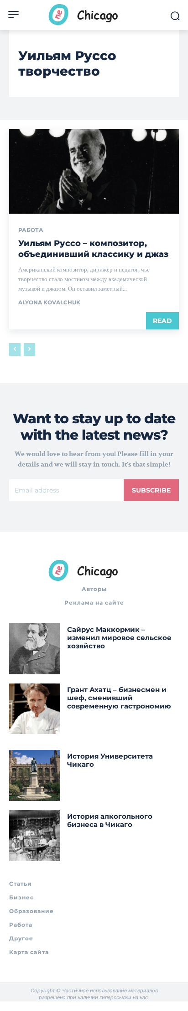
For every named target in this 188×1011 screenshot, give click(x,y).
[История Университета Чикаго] (34, 775)
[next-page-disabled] (29, 349)
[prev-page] (15, 349)
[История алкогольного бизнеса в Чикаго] (34, 835)
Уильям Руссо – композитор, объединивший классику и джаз (93, 248)
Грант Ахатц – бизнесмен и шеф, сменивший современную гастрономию (119, 697)
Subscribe (151, 490)
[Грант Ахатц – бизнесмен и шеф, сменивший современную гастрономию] (34, 708)
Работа (30, 230)
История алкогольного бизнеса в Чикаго (109, 820)
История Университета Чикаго (110, 760)
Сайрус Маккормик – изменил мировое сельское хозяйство (119, 637)
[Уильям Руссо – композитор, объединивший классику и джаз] (94, 171)
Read (162, 321)
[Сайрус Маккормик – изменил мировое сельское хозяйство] (34, 648)
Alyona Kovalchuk (49, 302)
